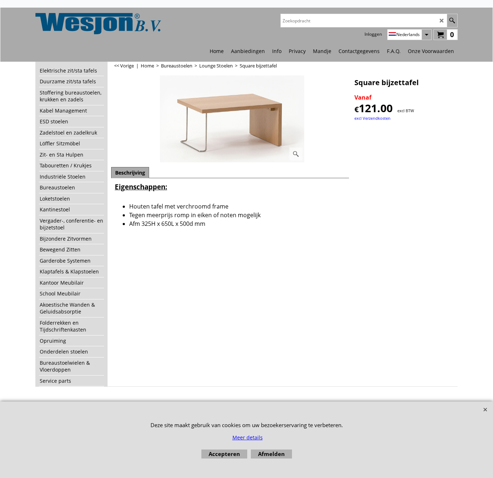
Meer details (247, 437)
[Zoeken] (452, 20)
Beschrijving (130, 172)
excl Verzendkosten (372, 118)
